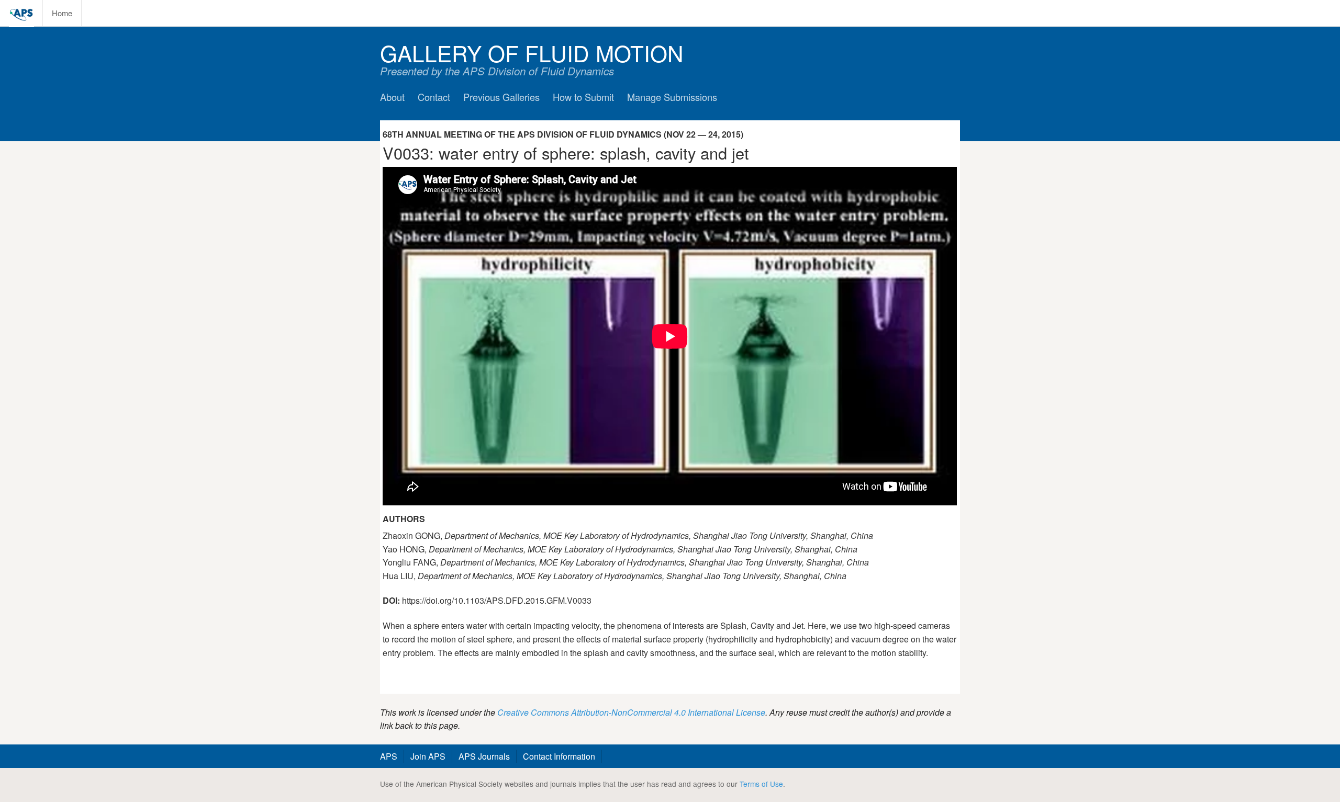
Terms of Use (761, 783)
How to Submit (583, 97)
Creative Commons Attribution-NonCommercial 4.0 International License (631, 712)
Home (62, 12)
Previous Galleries (501, 97)
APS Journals (484, 756)
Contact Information (559, 756)
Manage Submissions (672, 97)
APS (388, 756)
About (392, 97)
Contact (434, 97)
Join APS (427, 756)
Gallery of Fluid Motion (532, 53)
